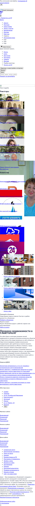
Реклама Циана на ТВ (10, 457)
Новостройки (8, 26)
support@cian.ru (17, 494)
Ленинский (3, 419)
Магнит (6, 401)
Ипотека (6, 32)
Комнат (3, 70)
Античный (7, 399)
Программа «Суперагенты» (12, 459)
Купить (6, 52)
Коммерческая (8, 30)
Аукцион (6, 455)
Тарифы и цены (8, 461)
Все (5, 406)
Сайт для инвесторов (10, 474)
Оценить (6, 59)
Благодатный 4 (8, 397)
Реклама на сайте (9, 463)
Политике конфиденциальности (19, 492)
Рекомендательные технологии (9, 497)
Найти (13, 76)
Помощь (6, 466)
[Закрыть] (1, 5)
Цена (2, 72)
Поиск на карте (8, 453)
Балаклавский (4, 415)
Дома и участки (8, 28)
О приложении (4, 503)
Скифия (6, 392)
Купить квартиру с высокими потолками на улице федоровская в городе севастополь (15, 383)
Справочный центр (9, 450)
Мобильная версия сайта (7, 501)
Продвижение (8, 464)
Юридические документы (11, 451)
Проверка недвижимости (11, 470)
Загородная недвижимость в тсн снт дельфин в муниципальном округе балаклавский (14, 366)
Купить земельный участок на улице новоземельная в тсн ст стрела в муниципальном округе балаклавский (17, 374)
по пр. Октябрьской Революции (13, 395)
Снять (5, 54)
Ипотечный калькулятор (11, 468)
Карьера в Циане (9, 472)
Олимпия (6, 393)
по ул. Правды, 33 (9, 403)
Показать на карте (5, 76)
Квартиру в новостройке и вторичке (12, 68)
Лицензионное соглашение (16, 488)
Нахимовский (4, 421)
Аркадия (6, 404)
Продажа (6, 25)
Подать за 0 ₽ (8, 65)
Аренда (6, 23)
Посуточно (7, 55)
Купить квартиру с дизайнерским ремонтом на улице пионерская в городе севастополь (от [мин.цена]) (16, 370)
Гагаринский (3, 417)
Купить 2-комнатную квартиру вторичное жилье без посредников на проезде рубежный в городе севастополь (16, 378)
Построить (7, 57)
